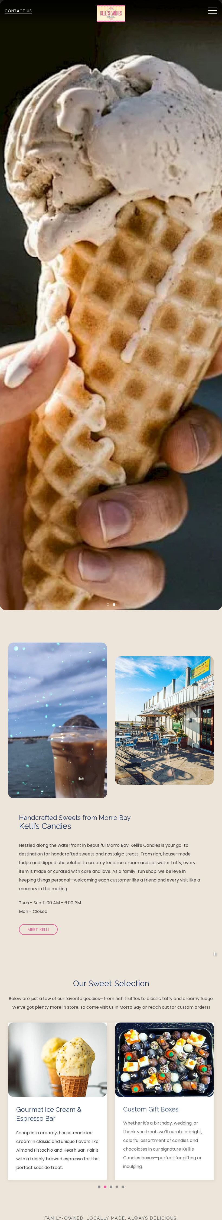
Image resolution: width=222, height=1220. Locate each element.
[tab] (99, 1187)
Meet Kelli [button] (38, 929)
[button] (212, 11)
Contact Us (18, 11)
